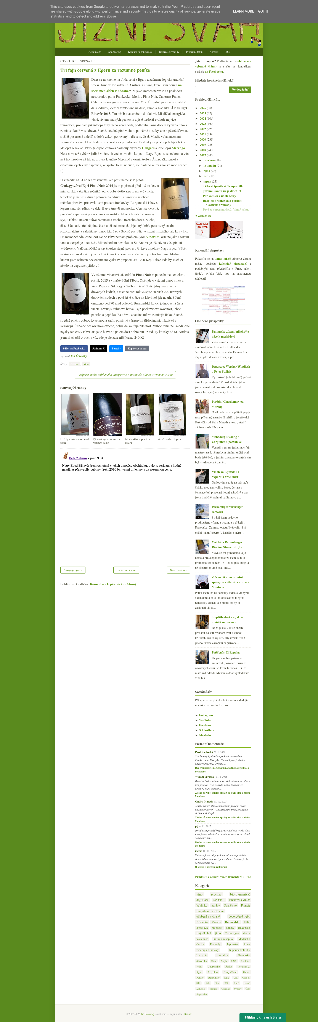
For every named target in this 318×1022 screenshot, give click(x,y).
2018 (203, 150)
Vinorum (152, 236)
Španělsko (230, 905)
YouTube (203, 720)
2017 (203, 155)
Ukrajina (225, 988)
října (207, 170)
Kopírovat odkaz (137, 348)
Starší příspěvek (178, 570)
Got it (263, 11)
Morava (216, 922)
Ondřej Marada (204, 801)
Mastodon (203, 735)
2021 (203, 134)
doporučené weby (239, 916)
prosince (209, 160)
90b (217, 983)
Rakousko (244, 927)
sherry (246, 933)
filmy (247, 944)
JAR (236, 977)
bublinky (201, 905)
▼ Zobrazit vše (203, 216)
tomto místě (223, 258)
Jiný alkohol (203, 933)
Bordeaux (202, 927)
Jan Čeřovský (79, 356)
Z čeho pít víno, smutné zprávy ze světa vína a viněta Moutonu (230, 582)
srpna (208, 181)
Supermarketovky (239, 950)
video (199, 966)
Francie (245, 905)
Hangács (148, 147)
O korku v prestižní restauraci (211, 867)
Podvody (215, 944)
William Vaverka (204, 777)
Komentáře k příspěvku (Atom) (113, 583)
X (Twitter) (204, 730)
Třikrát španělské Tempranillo (223, 186)
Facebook (203, 725)
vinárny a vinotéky (207, 950)
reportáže (217, 927)
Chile (213, 961)
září (206, 176)
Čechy (200, 944)
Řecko (228, 966)
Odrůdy (246, 977)
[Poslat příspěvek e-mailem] (88, 356)
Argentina (213, 972)
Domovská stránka (126, 570)
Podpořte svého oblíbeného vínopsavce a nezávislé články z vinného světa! (125, 374)
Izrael (247, 983)
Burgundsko (232, 922)
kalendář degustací (233, 263)
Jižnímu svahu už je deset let (222, 191)
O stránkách (94, 52)
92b (226, 983)
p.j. (197, 826)
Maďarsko (244, 939)
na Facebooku (214, 71)
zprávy (216, 905)
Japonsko (232, 944)
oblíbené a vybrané (208, 916)
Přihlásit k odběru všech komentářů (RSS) (223, 877)
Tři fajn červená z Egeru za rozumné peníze (105, 70)
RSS (227, 52)
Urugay (238, 988)
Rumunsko (214, 977)
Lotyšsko (201, 988)
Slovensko (244, 955)
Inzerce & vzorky (169, 52)
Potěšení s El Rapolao (226, 652)
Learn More (243, 11)
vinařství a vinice (239, 900)
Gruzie (246, 972)
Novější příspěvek (73, 570)
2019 (203, 144)
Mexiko (213, 988)
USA (234, 961)
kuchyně (201, 955)
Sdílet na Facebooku (74, 348)
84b (198, 983)
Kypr (199, 972)
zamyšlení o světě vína (210, 911)
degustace (202, 900)
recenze (74, 364)
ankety (230, 927)
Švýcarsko (201, 994)
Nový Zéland (230, 972)
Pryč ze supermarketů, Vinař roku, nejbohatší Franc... (226, 211)
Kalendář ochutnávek (140, 52)
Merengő (178, 147)
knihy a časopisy (223, 939)
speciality (222, 955)
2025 (203, 113)
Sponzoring (114, 52)
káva (226, 977)
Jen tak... (218, 900)
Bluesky (116, 348)
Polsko (200, 977)
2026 (203, 108)
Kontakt (214, 52)
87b (208, 983)
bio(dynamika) (240, 894)
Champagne (232, 933)
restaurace (202, 939)
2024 (203, 118)
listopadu (210, 165)
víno (86, 364)
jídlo (218, 933)
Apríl (236, 983)
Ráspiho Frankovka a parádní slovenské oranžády (222, 202)
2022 (203, 129)
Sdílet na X (98, 348)
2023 (203, 123)
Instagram (204, 715)
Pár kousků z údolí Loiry (219, 196)
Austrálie (245, 961)
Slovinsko (201, 961)
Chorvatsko (214, 966)
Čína (248, 988)
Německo (202, 922)
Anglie (223, 961)
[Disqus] (125, 505)
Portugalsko (244, 966)
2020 (203, 139)
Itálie (247, 922)
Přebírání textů (194, 52)
